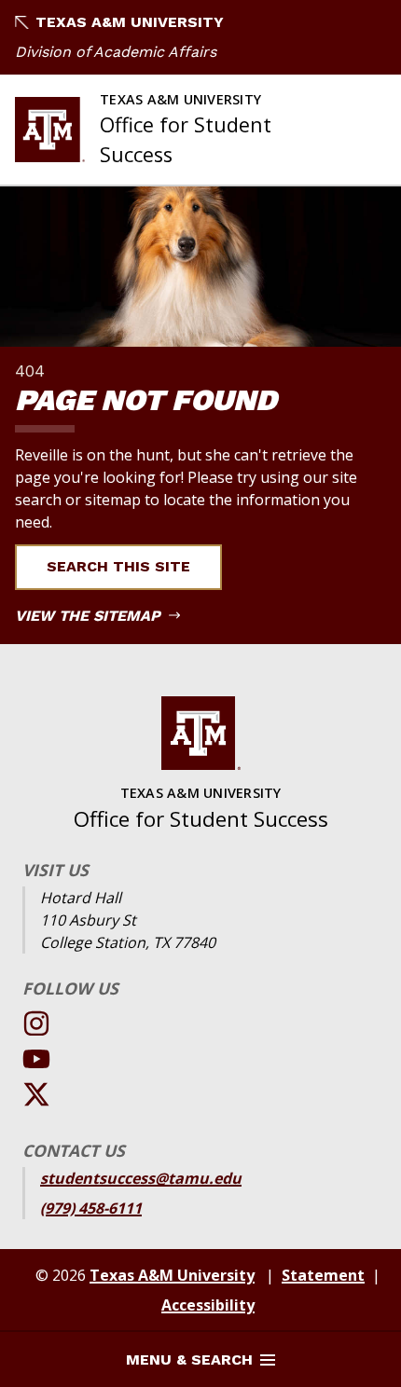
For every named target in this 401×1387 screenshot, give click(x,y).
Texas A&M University (129, 22)
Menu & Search (189, 1359)
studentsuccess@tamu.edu (141, 1178)
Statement (323, 1275)
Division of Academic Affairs (115, 52)
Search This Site (118, 566)
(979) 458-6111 (91, 1208)
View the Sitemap (90, 616)
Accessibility (208, 1305)
